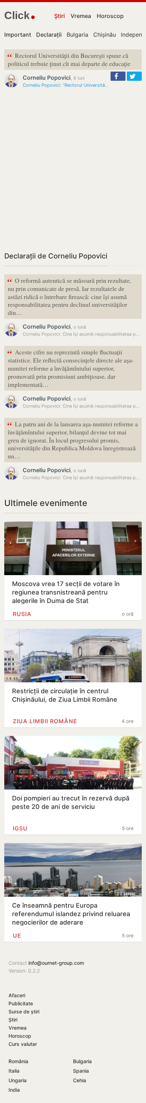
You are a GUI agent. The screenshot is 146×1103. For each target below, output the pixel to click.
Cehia (79, 1080)
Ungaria (18, 1080)
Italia (14, 1071)
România (18, 1061)
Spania (81, 1071)
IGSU (20, 828)
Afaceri (17, 995)
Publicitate (21, 1003)
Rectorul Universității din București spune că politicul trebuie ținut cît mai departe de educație (68, 59)
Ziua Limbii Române (45, 721)
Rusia (22, 613)
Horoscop (110, 15)
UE (17, 935)
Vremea (81, 15)
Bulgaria (77, 34)
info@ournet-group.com (56, 963)
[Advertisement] (73, 169)
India (14, 1090)
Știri (59, 15)
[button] (118, 76)
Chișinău (104, 34)
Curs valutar (23, 1044)
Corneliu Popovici (47, 77)
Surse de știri (24, 1011)
